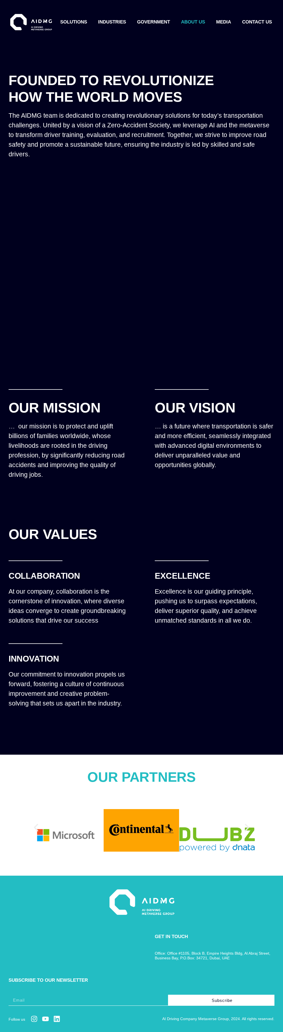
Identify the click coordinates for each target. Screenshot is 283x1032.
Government (153, 22)
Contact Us (257, 22)
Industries (112, 22)
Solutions (73, 22)
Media (223, 22)
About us (193, 22)
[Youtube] (45, 1018)
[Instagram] (34, 1018)
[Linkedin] (56, 1018)
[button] (36, 827)
